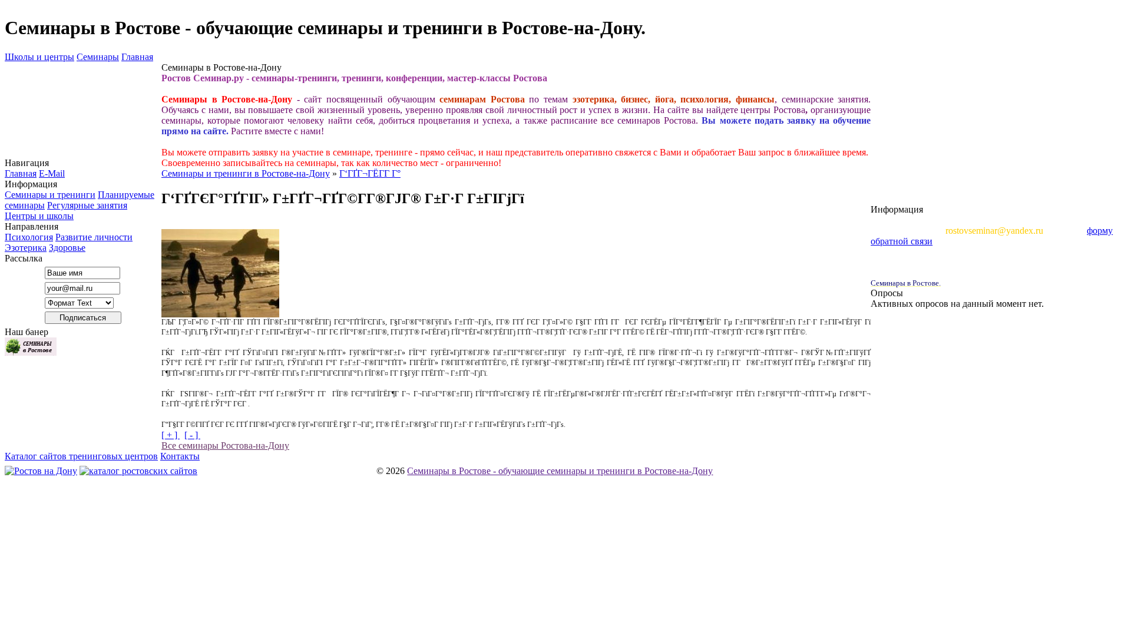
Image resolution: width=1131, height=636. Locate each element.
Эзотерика (26, 248)
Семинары (98, 57)
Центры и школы (39, 216)
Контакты (180, 456)
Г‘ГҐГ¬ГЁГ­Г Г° (370, 173)
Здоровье (67, 248)
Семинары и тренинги (50, 195)
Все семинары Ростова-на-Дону (225, 445)
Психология (29, 237)
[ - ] (192, 435)
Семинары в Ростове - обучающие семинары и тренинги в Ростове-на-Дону (560, 471)
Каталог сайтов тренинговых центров (81, 456)
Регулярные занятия (87, 205)
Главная (137, 57)
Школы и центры (39, 57)
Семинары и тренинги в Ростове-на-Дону (245, 173)
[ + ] (170, 435)
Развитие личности (94, 237)
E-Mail (52, 173)
